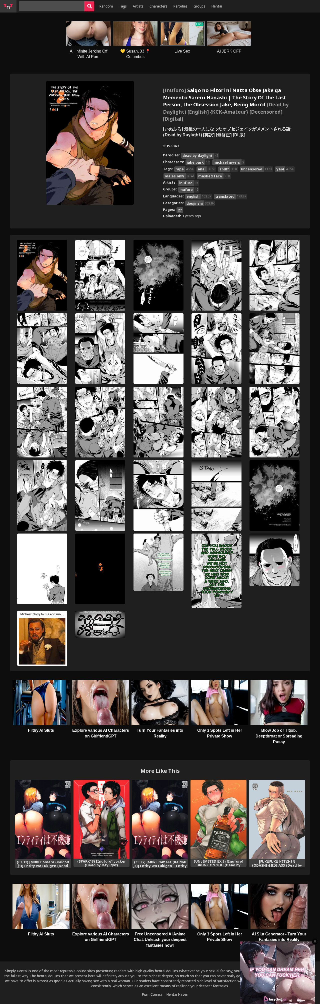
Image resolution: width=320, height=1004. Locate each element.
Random (106, 6)
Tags (123, 6)
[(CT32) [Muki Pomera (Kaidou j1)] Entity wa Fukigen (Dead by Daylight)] (43, 819)
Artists (138, 6)
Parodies (180, 6)
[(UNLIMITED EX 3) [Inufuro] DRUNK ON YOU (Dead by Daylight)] (218, 819)
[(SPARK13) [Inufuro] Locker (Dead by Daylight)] (102, 819)
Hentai (216, 6)
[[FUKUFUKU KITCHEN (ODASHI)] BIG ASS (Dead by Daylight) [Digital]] (277, 819)
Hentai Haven (177, 994)
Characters (158, 6)
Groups (199, 6)
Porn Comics (152, 994)
